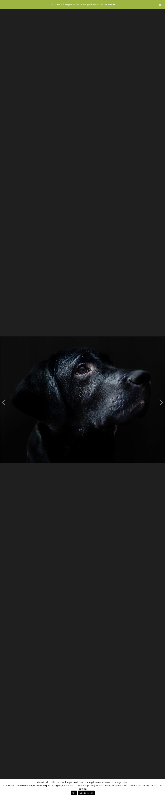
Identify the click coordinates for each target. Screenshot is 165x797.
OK (73, 793)
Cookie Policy (86, 793)
